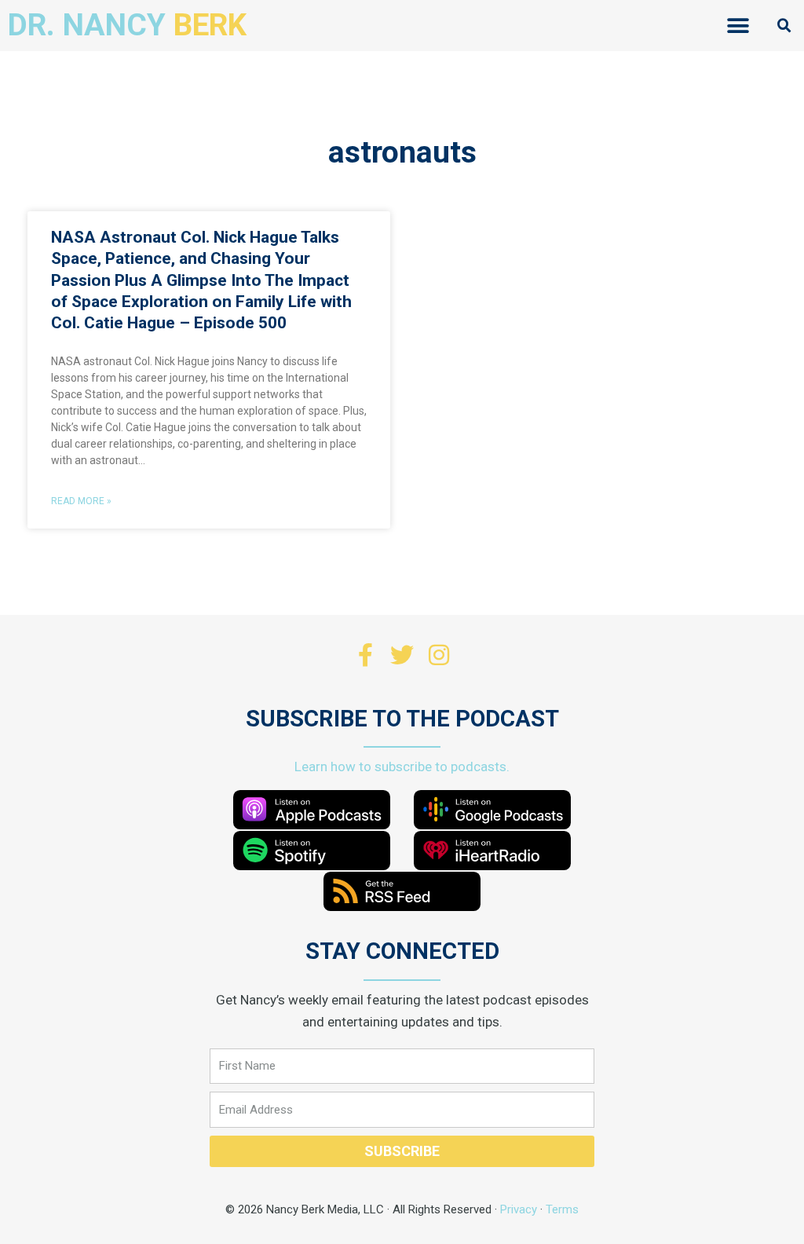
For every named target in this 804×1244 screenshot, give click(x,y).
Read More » (81, 501)
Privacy (518, 1209)
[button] (738, 25)
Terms (562, 1209)
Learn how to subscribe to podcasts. (402, 766)
